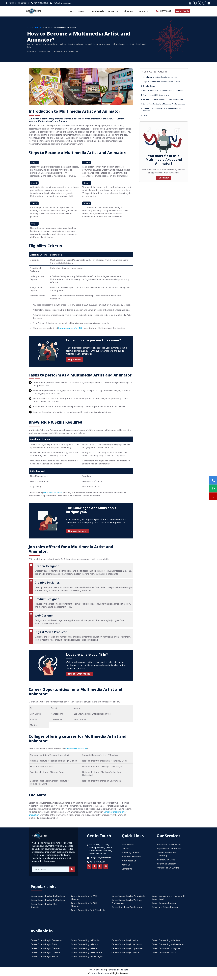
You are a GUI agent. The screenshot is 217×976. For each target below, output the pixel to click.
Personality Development (169, 844)
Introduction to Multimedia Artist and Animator (159, 77)
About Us (126, 864)
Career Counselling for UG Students (88, 910)
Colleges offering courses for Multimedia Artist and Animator (161, 109)
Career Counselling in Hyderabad (127, 948)
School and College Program (165, 907)
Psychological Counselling (169, 848)
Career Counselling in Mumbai (85, 940)
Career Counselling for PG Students (128, 896)
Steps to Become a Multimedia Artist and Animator (160, 81)
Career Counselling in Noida (125, 940)
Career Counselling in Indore (125, 952)
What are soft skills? (53, 492)
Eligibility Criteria (148, 86)
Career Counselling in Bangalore (46, 940)
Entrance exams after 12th (71, 328)
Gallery (125, 848)
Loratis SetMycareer (100, 973)
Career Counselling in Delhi (84, 948)
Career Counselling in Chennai (45, 948)
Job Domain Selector (166, 863)
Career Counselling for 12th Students (84, 904)
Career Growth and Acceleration (127, 907)
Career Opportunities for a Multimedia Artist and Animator (163, 104)
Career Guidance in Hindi (164, 952)
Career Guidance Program (164, 903)
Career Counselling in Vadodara (127, 944)
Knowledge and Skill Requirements (155, 95)
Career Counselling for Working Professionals (127, 901)
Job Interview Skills (166, 859)
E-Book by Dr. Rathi (131, 852)
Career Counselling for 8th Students (48, 896)
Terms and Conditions (118, 969)
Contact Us (144, 11)
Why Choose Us (129, 860)
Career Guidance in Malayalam (166, 948)
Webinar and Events (131, 856)
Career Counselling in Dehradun (86, 952)
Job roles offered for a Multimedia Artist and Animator (162, 99)
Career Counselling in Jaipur (84, 944)
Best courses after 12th (76, 748)
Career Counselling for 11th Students (84, 897)
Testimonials (98, 11)
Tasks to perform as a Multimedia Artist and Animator (162, 90)
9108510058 (165, 11)
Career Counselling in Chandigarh (87, 956)
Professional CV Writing (168, 867)
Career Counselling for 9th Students (48, 900)
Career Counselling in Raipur (44, 956)
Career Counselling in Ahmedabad (168, 944)
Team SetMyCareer (43, 51)
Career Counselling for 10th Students (44, 905)
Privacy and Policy (97, 969)
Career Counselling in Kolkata (166, 940)
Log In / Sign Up (182, 11)
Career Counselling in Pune (44, 944)
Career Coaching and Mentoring (166, 854)
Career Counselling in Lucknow (45, 952)
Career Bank (38, 27)
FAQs (144, 115)
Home (71, 11)
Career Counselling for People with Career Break (168, 897)
